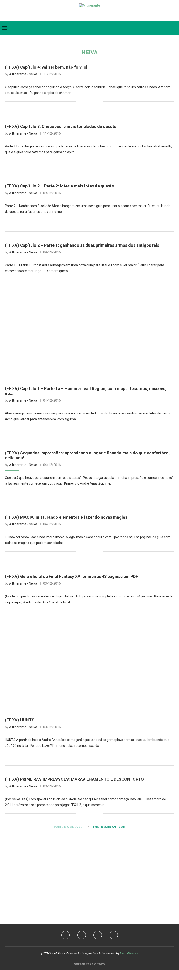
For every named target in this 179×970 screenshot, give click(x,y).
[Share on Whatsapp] (94, 101)
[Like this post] (79, 101)
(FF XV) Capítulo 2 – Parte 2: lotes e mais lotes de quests (59, 185)
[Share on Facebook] (85, 101)
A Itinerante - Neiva (23, 74)
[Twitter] (78, 15)
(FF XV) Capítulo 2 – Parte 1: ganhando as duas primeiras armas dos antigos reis (82, 245)
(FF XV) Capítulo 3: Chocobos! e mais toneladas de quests (60, 126)
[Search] (174, 28)
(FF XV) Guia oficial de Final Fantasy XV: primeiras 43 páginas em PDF (71, 576)
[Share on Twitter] (90, 101)
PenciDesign (129, 953)
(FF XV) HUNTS (19, 719)
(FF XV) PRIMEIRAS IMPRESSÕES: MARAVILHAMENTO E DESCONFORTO (74, 779)
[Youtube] (86, 15)
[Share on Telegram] (99, 101)
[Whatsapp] (93, 15)
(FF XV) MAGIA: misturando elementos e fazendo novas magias (66, 517)
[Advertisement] (89, 332)
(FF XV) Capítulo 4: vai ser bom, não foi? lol (46, 67)
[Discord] (101, 15)
